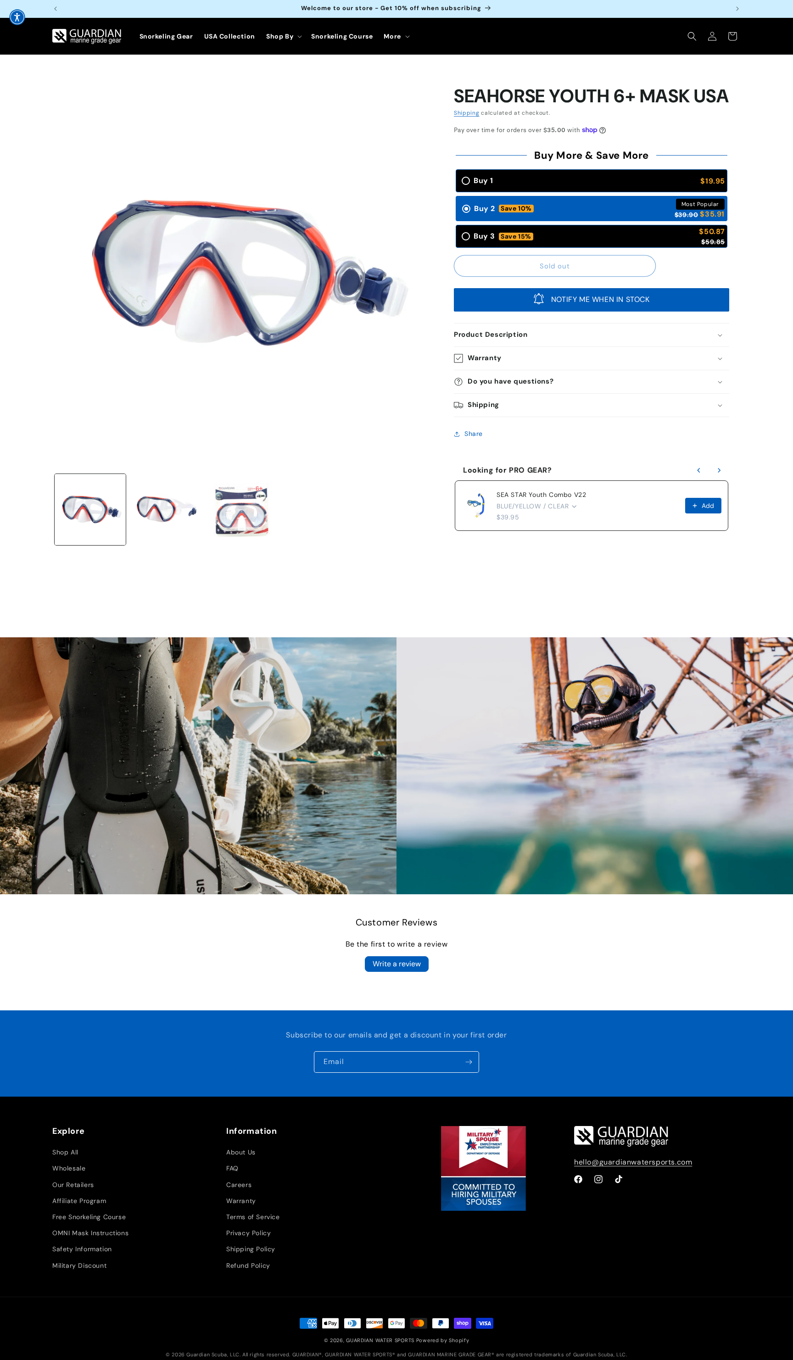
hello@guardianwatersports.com (633, 1162)
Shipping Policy (250, 1249)
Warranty (241, 1201)
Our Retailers (73, 1185)
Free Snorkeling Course (89, 1217)
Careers (238, 1185)
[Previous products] (699, 470)
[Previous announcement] (55, 8)
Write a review (397, 964)
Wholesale (68, 1168)
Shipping (467, 113)
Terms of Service (253, 1217)
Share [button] (473, 433)
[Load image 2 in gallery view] (165, 509)
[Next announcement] (737, 8)
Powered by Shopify (442, 1340)
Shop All (65, 1152)
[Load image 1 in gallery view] (90, 509)
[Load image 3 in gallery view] (241, 509)
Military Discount (79, 1265)
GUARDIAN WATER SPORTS (380, 1340)
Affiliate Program (79, 1201)
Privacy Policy (248, 1233)
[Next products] (719, 470)
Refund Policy (248, 1265)
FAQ (232, 1168)
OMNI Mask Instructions (90, 1233)
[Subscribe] (468, 1062)
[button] (283, 36)
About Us (241, 1152)
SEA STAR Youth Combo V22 (541, 494)
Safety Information (82, 1249)
